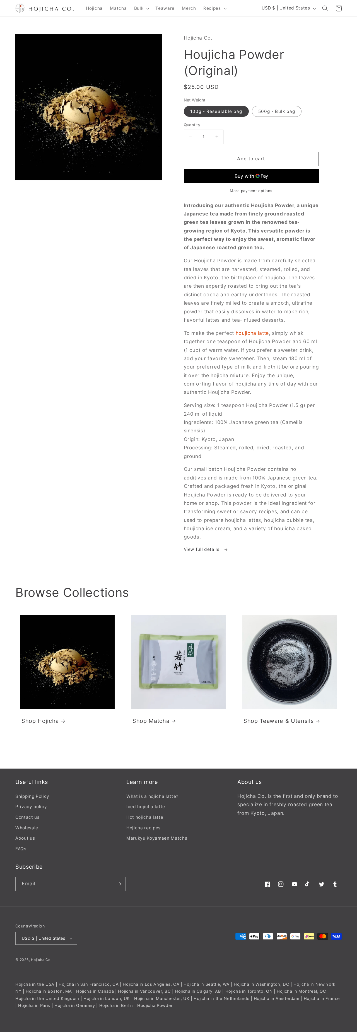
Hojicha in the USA (34, 984)
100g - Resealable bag (216, 111)
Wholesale (26, 827)
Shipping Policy (32, 796)
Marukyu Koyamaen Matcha (156, 838)
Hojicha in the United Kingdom (47, 998)
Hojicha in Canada (95, 991)
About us (25, 838)
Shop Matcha (150, 721)
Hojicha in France (322, 998)
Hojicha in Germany (74, 1005)
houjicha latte (252, 333)
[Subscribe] (119, 884)
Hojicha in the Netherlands (221, 998)
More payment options (251, 190)
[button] (141, 8)
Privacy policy (31, 806)
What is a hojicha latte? (152, 796)
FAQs (20, 848)
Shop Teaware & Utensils (278, 721)
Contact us (27, 817)
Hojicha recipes (143, 827)
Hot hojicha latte (144, 817)
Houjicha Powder (155, 1005)
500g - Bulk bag (276, 111)
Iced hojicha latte (145, 806)
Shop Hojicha (40, 721)
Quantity (192, 124)
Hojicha (37, 960)
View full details (202, 549)
